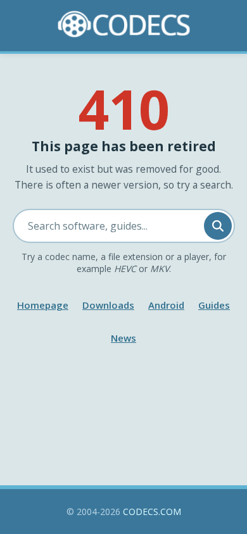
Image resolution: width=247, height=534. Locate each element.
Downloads (108, 305)
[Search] (218, 226)
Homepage (42, 305)
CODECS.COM (152, 512)
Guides (214, 305)
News (123, 338)
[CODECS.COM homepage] (124, 24)
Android (166, 305)
